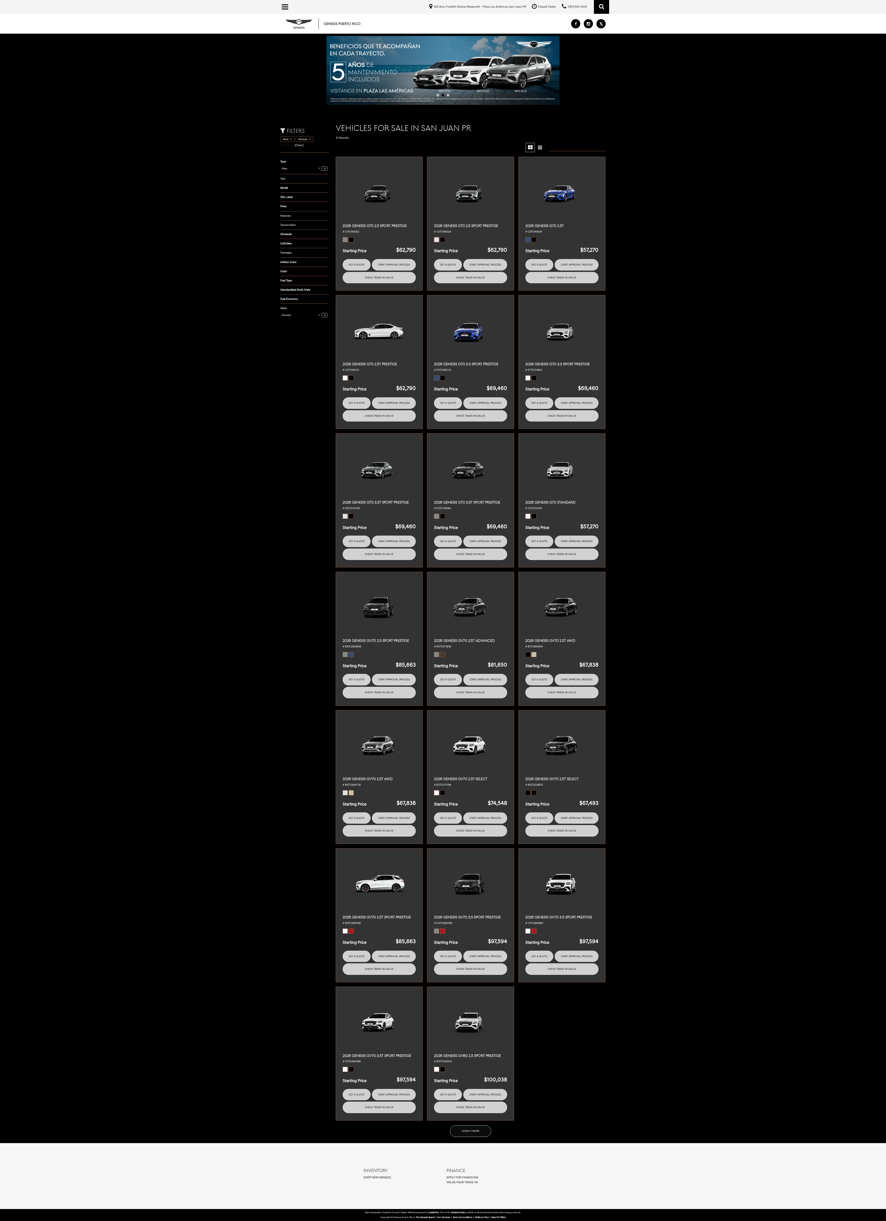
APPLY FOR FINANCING (462, 1177)
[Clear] (299, 145)
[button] (601, 7)
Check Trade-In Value (379, 277)
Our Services (443, 1217)
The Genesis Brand (425, 1217)
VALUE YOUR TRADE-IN (462, 1182)
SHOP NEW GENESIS (377, 1177)
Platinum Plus (482, 1217)
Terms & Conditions (463, 1217)
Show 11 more (470, 1131)
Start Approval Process (394, 264)
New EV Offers (498, 1217)
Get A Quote (357, 264)
